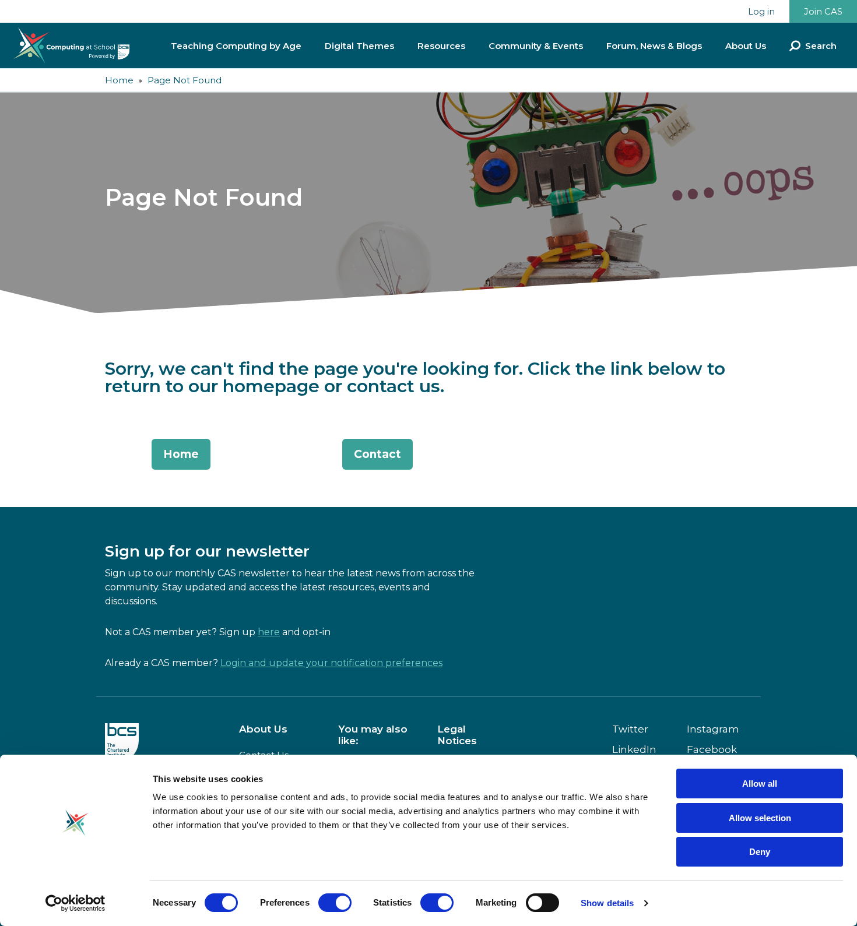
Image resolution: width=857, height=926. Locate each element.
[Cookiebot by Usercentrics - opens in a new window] (75, 903)
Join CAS (823, 11)
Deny (759, 852)
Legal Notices (457, 735)
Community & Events (536, 45)
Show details (607, 903)
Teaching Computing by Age (236, 45)
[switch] (335, 902)
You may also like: (373, 735)
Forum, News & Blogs (654, 45)
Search (821, 45)
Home (119, 80)
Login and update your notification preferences (331, 662)
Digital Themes (359, 45)
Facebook (712, 749)
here (269, 632)
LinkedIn (634, 749)
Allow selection (760, 818)
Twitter (630, 729)
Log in (761, 11)
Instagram (713, 729)
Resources (441, 45)
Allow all (759, 783)
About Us (745, 45)
